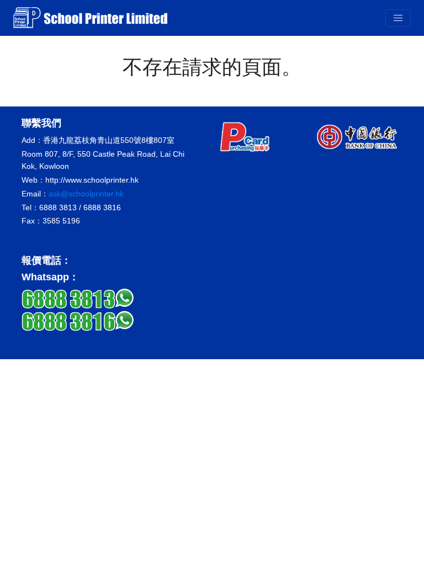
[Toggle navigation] (398, 18)
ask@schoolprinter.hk (86, 193)
